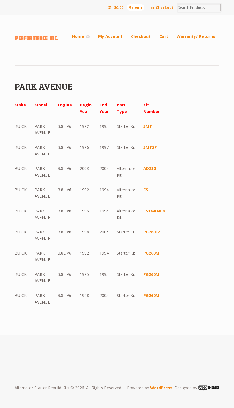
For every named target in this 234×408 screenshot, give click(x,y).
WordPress (161, 387)
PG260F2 (151, 232)
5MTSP (150, 147)
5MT (147, 126)
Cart (163, 36)
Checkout (164, 7)
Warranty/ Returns (196, 36)
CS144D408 (154, 211)
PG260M (151, 253)
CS (145, 189)
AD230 (149, 168)
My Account (110, 36)
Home (78, 36)
